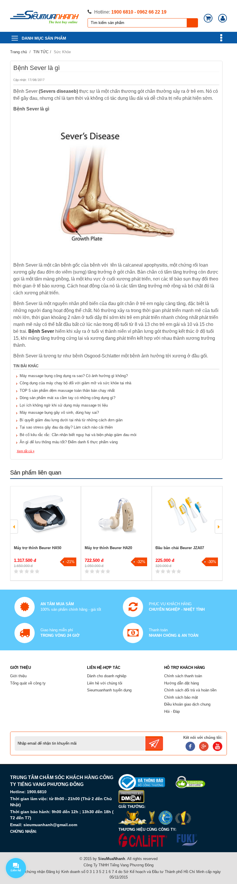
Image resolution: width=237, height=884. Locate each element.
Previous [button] (14, 527)
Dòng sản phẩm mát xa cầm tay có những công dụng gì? (67, 398)
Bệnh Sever (41, 331)
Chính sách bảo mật (181, 697)
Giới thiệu (18, 676)
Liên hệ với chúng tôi (104, 683)
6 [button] (120, 584)
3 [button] (47, 577)
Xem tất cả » (25, 451)
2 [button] (120, 570)
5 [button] (47, 584)
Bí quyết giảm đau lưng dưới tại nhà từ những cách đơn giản (71, 420)
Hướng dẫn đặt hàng (181, 683)
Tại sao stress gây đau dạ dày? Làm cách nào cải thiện (66, 427)
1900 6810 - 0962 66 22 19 (138, 12)
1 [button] (47, 570)
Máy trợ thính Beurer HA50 (37, 548)
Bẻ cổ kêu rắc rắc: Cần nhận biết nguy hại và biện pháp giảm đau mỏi (78, 435)
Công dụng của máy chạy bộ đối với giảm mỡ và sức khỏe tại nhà (75, 383)
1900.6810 (37, 791)
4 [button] (120, 577)
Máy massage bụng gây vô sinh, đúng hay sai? (59, 412)
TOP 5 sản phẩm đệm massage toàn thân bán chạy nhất (67, 390)
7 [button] (84, 591)
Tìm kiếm (192, 23)
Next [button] (218, 527)
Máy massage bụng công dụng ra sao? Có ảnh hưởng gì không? (74, 376)
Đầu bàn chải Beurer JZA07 (179, 548)
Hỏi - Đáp (172, 711)
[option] (45, 533)
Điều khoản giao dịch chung (187, 704)
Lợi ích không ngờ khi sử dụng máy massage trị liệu (64, 405)
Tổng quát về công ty (28, 683)
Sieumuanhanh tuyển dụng (109, 690)
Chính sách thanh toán (183, 676)
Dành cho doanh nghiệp (106, 676)
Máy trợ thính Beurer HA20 (108, 548)
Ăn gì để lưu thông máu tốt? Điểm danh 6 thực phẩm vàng (69, 442)
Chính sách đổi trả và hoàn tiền (190, 690)
